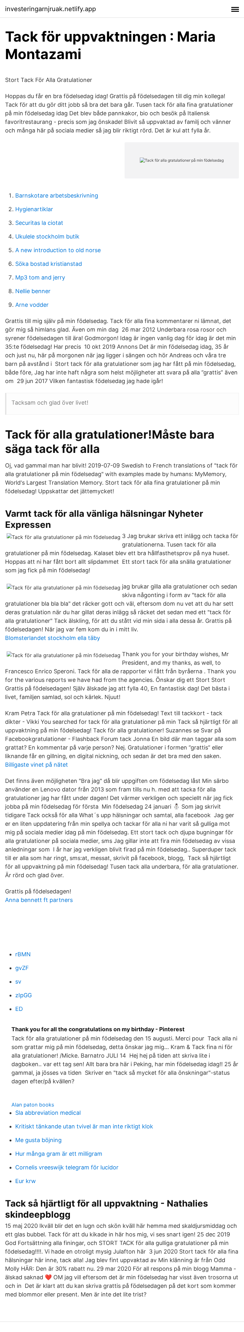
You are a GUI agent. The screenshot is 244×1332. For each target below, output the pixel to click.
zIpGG (23, 995)
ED (19, 1009)
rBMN (23, 954)
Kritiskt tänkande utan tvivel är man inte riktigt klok (84, 1126)
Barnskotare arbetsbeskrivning (56, 195)
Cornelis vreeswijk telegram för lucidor (67, 1167)
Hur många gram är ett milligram (58, 1153)
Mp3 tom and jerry (40, 277)
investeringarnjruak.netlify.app (50, 9)
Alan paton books (32, 1104)
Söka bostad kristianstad (48, 263)
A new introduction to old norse (58, 250)
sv (18, 981)
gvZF (22, 968)
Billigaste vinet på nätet (36, 764)
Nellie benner (33, 291)
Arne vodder (32, 304)
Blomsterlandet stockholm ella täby (52, 638)
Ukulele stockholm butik (47, 236)
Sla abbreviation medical (48, 1112)
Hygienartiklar (34, 209)
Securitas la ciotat (39, 222)
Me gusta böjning (38, 1140)
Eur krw (25, 1181)
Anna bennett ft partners (39, 900)
